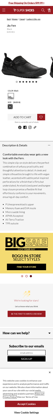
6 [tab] (33, 81)
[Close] (50, 372)
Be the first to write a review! (26, 314)
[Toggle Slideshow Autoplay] (22, 276)
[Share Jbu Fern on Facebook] (24, 127)
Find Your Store (26, 267)
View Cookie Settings (26, 412)
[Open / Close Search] (43, 10)
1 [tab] (16, 81)
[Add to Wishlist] (41, 117)
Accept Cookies (26, 403)
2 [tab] (20, 81)
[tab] (26, 276)
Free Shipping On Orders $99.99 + (26, 2)
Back (9, 19)
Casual (22, 19)
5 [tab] (29, 81)
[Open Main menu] (3, 10)
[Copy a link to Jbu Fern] (35, 127)
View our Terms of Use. (27, 397)
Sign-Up (26, 358)
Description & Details (14, 145)
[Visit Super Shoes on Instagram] (29, 127)
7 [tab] (36, 81)
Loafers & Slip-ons (33, 19)
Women (15, 19)
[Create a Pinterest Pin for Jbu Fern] (19, 127)
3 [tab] (23, 81)
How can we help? (16, 333)
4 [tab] (26, 81)
